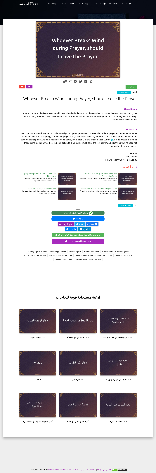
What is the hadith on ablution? (34, 255)
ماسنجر (72, 229)
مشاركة (79, 219)
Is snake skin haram (91, 252)
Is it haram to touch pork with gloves (115, 252)
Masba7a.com (53, 470)
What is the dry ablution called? (60, 255)
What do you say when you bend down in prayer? (93, 255)
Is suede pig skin (75, 252)
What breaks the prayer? (124, 255)
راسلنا (99, 470)
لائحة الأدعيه (76, 470)
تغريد (81, 224)
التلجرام (86, 229)
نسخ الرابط (131, 87)
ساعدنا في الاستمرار (89, 470)
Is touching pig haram (58, 252)
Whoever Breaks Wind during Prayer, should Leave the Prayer (78, 259)
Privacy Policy (65, 470)
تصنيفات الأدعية (82, 4)
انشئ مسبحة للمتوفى (99, 4)
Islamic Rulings (124, 92)
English (52, 4)
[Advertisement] (78, 276)
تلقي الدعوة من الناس (67, 4)
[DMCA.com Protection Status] (119, 470)
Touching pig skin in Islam (37, 252)
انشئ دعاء (113, 4)
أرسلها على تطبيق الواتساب (76, 213)
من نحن (105, 470)
